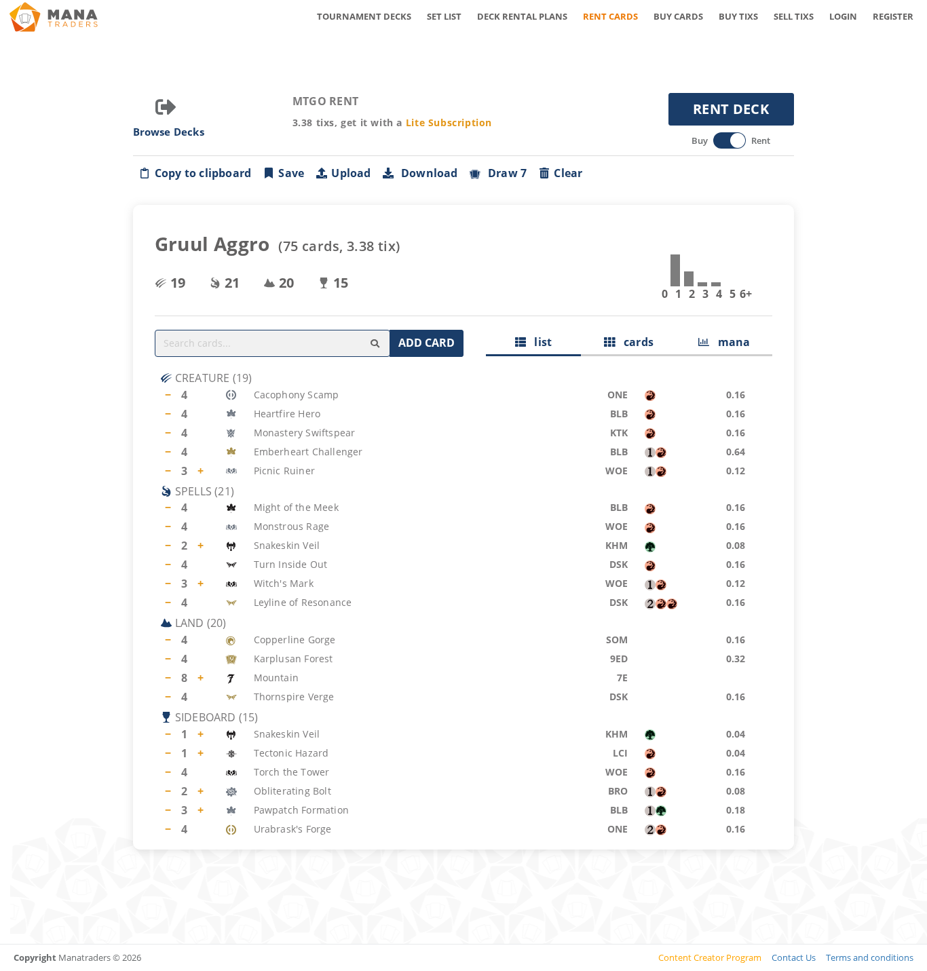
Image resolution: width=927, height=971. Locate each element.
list (539, 342)
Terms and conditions (869, 957)
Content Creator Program (709, 957)
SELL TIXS (794, 16)
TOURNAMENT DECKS (364, 16)
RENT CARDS (610, 16)
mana (729, 342)
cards (634, 342)
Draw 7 (505, 173)
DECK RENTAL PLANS (522, 16)
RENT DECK (731, 109)
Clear (568, 173)
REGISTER (893, 16)
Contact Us (794, 957)
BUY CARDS (678, 16)
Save (291, 173)
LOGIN (843, 16)
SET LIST (444, 16)
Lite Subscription (449, 122)
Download (427, 173)
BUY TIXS (738, 16)
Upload (351, 173)
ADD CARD (426, 342)
